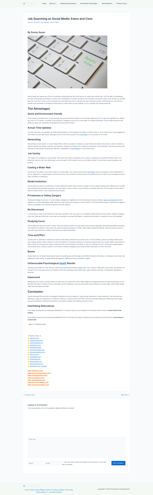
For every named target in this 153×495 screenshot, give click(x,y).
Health (62, 263)
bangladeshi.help (35, 347)
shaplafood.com (35, 345)
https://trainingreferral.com (37, 375)
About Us (52, 3)
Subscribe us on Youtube (38, 366)
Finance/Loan (121, 3)
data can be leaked (110, 200)
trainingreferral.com (36, 343)
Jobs (104, 118)
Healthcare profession (68, 3)
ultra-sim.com (34, 354)
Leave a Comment (34, 22)
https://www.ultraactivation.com (39, 373)
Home (44, 3)
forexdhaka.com (35, 357)
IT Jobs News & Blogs (54, 492)
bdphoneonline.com (36, 364)
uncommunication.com (37, 352)
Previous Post (29, 395)
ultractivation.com (36, 361)
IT (42, 101)
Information (84, 134)
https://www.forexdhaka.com (38, 382)
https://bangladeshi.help (36, 380)
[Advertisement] (76, 423)
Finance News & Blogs (37, 490)
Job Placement (107, 3)
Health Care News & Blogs (55, 490)
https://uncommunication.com (38, 385)
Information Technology (88, 3)
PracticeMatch (75, 148)
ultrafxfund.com (35, 359)
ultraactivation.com (36, 340)
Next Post (125, 395)
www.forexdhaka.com (37, 350)
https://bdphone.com (35, 371)
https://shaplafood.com (36, 378)
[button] (56, 3)
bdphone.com (34, 338)
